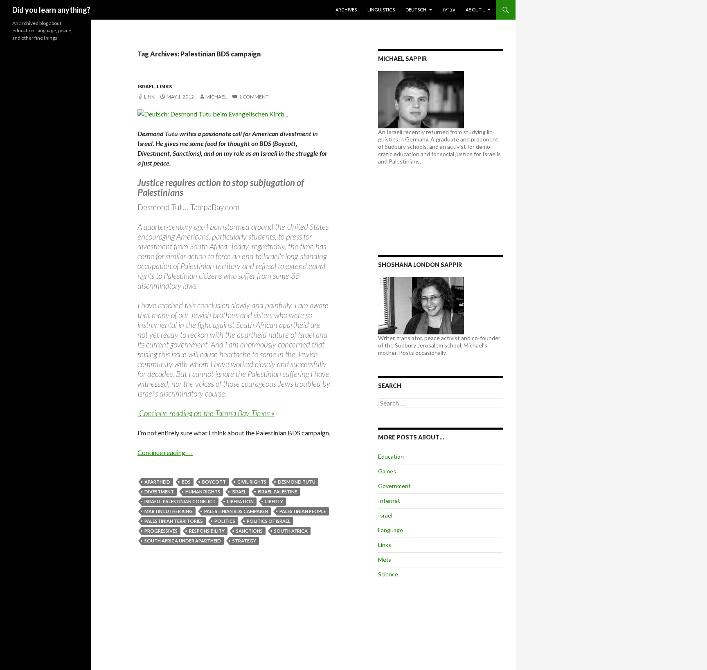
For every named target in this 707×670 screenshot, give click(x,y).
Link (149, 97)
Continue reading (165, 452)
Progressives (161, 530)
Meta (385, 559)
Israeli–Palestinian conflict (180, 501)
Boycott (214, 481)
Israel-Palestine (277, 491)
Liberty (274, 501)
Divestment (159, 491)
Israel (146, 86)
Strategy (244, 540)
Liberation (240, 501)
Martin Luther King (168, 511)
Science (388, 574)
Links (164, 86)
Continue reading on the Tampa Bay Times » (206, 413)
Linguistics (381, 9)
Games (387, 471)
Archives (346, 9)
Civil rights (251, 481)
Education (391, 456)
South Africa (291, 530)
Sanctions (249, 530)
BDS (186, 481)
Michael (216, 97)
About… (475, 9)
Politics (224, 521)
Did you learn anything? (51, 9)
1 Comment (253, 97)
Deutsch (415, 9)
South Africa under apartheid (182, 540)
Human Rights (202, 491)
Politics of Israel (268, 521)
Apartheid (157, 481)
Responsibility (207, 530)
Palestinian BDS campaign (236, 511)
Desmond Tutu (296, 481)
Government (394, 485)
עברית (449, 9)
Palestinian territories (173, 521)
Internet (389, 500)
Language (390, 530)
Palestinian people (302, 511)
